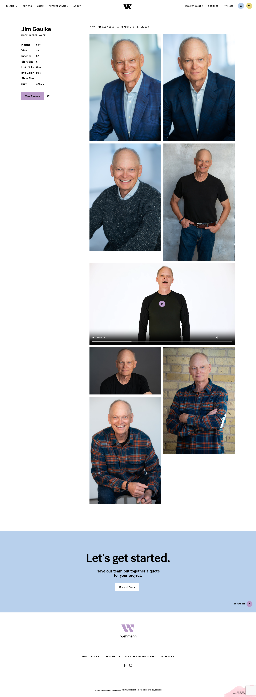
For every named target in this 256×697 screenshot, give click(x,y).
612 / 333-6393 (156, 690)
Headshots (127, 27)
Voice (40, 6)
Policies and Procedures (140, 657)
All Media (108, 27)
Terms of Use (112, 657)
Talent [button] (10, 6)
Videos (145, 27)
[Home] (128, 11)
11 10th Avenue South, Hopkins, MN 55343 (136, 690)
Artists (27, 6)
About (77, 6)
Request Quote (193, 6)
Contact (213, 6)
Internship (168, 657)
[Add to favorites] (48, 96)
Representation (58, 6)
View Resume (32, 96)
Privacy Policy (90, 657)
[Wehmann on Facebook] (125, 665)
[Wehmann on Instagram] (130, 665)
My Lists (228, 6)
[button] (243, 604)
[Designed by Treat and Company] (239, 691)
